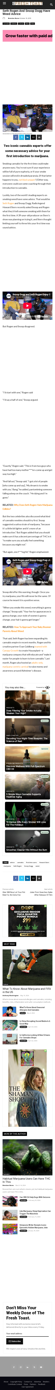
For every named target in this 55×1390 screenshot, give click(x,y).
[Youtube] (41, 1367)
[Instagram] (20, 1367)
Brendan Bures (13, 18)
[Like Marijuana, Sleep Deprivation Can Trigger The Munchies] (10, 1215)
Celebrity (13, 23)
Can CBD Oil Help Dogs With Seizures (35, 1197)
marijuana (7, 866)
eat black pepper (27, 179)
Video (32, 23)
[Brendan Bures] (4, 18)
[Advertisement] (27, 74)
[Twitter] (21, 137)
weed (37, 866)
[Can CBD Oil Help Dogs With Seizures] (10, 1201)
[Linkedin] (27, 137)
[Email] (33, 137)
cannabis (20, 862)
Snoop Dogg (28, 866)
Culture (21, 23)
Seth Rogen (8, 203)
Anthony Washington (11, 995)
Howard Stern (44, 862)
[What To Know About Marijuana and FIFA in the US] (27, 967)
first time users (31, 862)
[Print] (39, 137)
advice (12, 862)
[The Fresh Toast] (27, 3)
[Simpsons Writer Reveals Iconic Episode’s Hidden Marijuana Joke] (10, 1229)
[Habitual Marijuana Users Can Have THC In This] (27, 1157)
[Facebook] (15, 137)
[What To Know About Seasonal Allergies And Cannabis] (10, 1011)
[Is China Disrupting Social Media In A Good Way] (10, 1025)
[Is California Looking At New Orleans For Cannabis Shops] (10, 1039)
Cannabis (6, 23)
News (27, 23)
